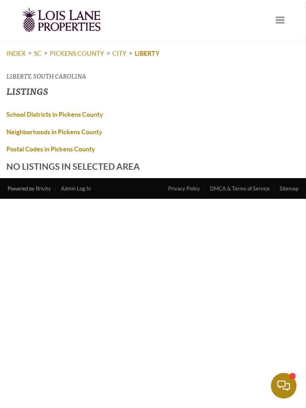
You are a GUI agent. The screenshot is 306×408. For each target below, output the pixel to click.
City (119, 53)
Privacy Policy (184, 189)
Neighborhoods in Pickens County (54, 131)
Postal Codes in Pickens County (50, 149)
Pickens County (77, 53)
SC (37, 53)
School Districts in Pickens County (54, 114)
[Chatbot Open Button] (283, 385)
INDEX (16, 53)
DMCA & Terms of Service (240, 189)
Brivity (43, 189)
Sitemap (289, 189)
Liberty (147, 53)
